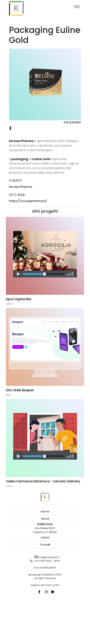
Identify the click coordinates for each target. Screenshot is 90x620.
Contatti (45, 544)
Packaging (72, 122)
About (45, 518)
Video (9, 304)
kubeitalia (16, 8)
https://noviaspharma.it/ (28, 201)
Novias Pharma (20, 187)
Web (8, 395)
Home (45, 511)
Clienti (45, 537)
